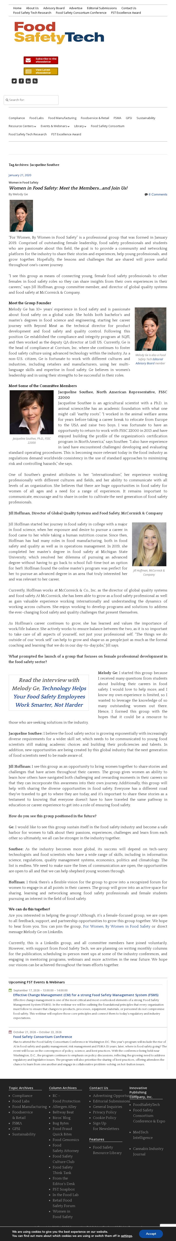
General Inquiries (107, 1107)
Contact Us (128, 8)
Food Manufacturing (62, 118)
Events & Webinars (54, 126)
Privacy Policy (104, 1112)
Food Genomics (66, 1140)
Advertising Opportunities (115, 1096)
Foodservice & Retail (95, 118)
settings (126, 1236)
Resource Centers (21, 126)
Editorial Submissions (102, 8)
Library (79, 126)
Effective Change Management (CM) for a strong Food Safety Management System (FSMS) (85, 995)
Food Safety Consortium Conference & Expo (149, 1115)
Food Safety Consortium (107, 126)
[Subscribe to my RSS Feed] (35, 81)
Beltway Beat (63, 1112)
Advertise (75, 8)
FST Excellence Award (126, 13)
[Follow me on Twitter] (14, 81)
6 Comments (158, 194)
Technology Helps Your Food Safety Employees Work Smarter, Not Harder (49, 697)
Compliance (17, 118)
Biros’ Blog (62, 1118)
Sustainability (146, 118)
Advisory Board (54, 8)
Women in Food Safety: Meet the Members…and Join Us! (68, 188)
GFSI (129, 118)
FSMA (117, 118)
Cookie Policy (104, 1118)
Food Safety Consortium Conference (81, 13)
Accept (151, 1234)
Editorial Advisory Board (149, 361)
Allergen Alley (64, 1107)
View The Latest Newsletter (40, 71)
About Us (32, 8)
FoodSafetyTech (146, 1105)
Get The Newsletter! (40, 60)
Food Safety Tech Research (32, 13)
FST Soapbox (64, 1189)
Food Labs (37, 118)
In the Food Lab (66, 1195)
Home (17, 8)
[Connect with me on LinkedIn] (28, 81)
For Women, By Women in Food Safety (116, 926)
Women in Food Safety (23, 182)
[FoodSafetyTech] (58, 38)
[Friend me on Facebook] (21, 81)
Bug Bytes (61, 1123)
